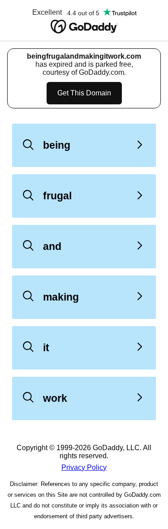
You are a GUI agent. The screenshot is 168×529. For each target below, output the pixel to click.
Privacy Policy (84, 467)
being (56, 145)
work (55, 398)
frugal (57, 196)
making (61, 297)
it (46, 347)
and (52, 246)
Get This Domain (84, 93)
